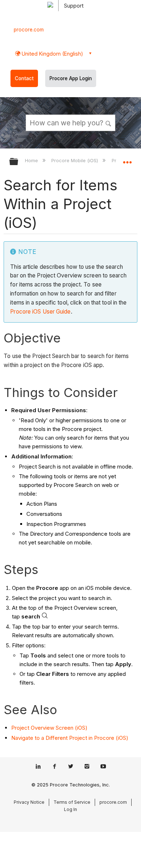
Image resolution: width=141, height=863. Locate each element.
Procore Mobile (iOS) (75, 160)
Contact (24, 78)
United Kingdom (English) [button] (51, 54)
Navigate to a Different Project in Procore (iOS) (69, 737)
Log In (70, 809)
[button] (108, 122)
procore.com (29, 30)
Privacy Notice (29, 802)
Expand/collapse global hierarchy (18, 162)
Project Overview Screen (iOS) (49, 727)
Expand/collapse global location (127, 159)
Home (32, 160)
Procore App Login (71, 78)
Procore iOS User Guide (40, 311)
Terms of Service (72, 802)
